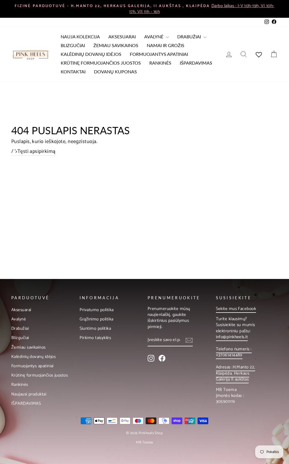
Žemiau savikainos (115, 45)
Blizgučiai (73, 45)
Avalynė (154, 36)
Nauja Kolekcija (80, 36)
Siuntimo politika (95, 328)
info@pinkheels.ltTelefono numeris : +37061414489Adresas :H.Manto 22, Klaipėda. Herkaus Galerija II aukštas (235, 358)
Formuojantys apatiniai (159, 54)
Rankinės (160, 62)
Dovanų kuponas (115, 71)
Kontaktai (73, 71)
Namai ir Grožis (165, 45)
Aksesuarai (122, 36)
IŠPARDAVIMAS (196, 62)
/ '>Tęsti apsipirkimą (33, 151)
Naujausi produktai (28, 394)
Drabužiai (189, 36)
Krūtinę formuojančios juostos (101, 62)
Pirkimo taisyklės (95, 337)
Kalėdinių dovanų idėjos (91, 54)
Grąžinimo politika (96, 319)
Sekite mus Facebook (236, 308)
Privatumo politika (97, 309)
